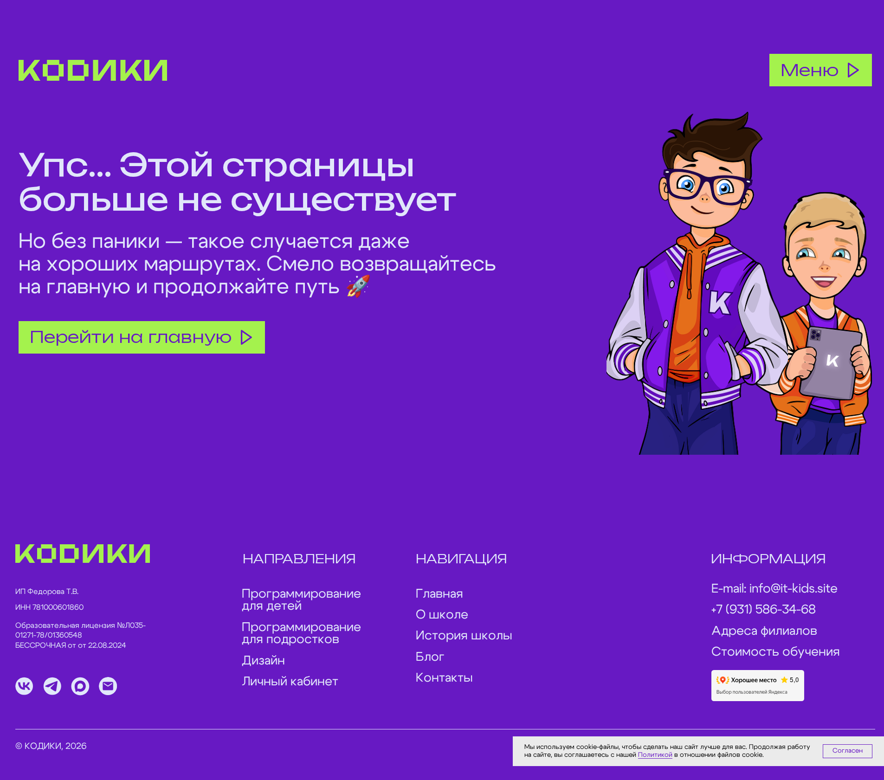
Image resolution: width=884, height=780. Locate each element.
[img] (93, 70)
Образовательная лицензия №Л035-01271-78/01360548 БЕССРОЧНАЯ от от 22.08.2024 (80, 635)
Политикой (655, 755)
